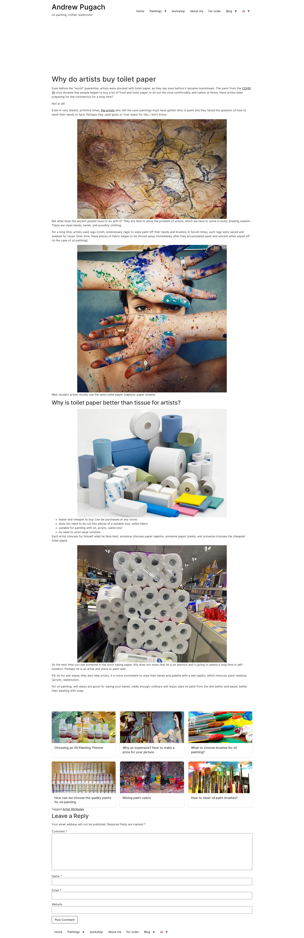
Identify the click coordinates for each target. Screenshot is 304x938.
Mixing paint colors (137, 798)
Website (57, 904)
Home (140, 11)
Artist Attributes (73, 809)
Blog (229, 11)
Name (57, 876)
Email (56, 890)
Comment (59, 831)
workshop (178, 11)
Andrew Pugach (78, 7)
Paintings (156, 11)
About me (196, 11)
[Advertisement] (152, 48)
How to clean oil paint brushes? (214, 798)
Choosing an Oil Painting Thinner (78, 748)
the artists (108, 110)
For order (214, 11)
